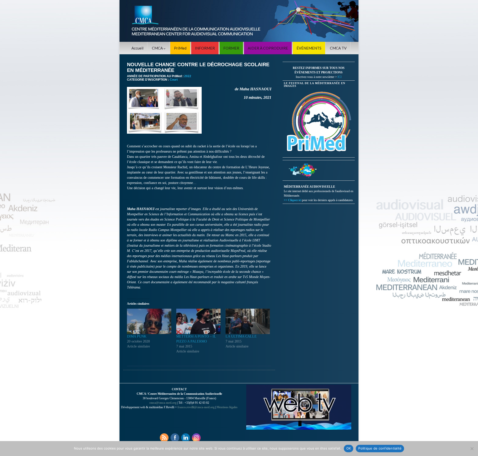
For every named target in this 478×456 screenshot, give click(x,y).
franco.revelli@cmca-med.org (196, 407)
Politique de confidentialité (380, 448)
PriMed (180, 48)
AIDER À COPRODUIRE (268, 48)
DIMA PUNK (136, 336)
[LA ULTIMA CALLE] (248, 321)
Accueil (137, 48)
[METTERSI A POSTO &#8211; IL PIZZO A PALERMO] (198, 321)
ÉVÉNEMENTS (309, 48)
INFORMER (205, 48)
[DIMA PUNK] (149, 321)
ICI (340, 77)
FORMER (231, 48)
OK (348, 448)
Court (174, 79)
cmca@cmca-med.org (163, 402)
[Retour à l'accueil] (239, 21)
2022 (187, 76)
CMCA (158, 48)
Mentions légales (227, 407)
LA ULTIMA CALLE (241, 336)
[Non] (471, 448)
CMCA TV (338, 48)
